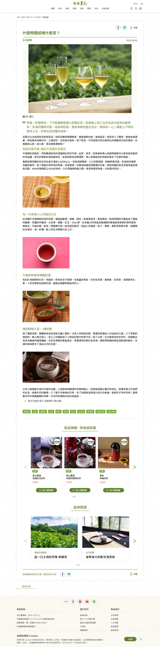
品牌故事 (83, 615)
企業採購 (114, 618)
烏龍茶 (43, 411)
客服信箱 (114, 630)
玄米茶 (81, 411)
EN (142, 3)
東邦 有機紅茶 (104, 477)
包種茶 (90, 411)
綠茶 (58, 411)
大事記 (83, 626)
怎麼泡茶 (100, 411)
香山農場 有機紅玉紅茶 (39, 477)
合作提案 (114, 615)
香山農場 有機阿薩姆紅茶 (73, 477)
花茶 (73, 411)
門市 (135, 3)
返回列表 (26, 586)
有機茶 (26, 411)
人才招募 (114, 622)
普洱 (66, 411)
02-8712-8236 (36, 618)
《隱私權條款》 (67, 642)
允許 (130, 639)
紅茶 (51, 411)
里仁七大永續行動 (87, 618)
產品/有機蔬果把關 (88, 622)
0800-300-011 (34, 615)
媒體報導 (83, 630)
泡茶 (35, 411)
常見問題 (114, 626)
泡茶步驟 (111, 411)
